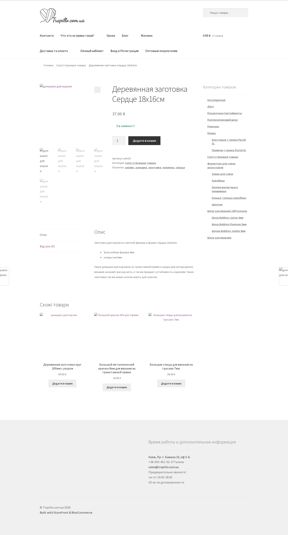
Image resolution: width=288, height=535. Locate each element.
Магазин (146, 35)
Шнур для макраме (219, 237)
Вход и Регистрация (124, 51)
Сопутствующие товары (71, 65)
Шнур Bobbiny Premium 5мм (229, 224)
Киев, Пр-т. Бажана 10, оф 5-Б (169, 457)
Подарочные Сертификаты (224, 113)
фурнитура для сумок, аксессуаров (221, 165)
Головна (48, 65)
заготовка (155, 167)
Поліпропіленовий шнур (222, 120)
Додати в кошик (144, 141)
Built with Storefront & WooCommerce (66, 512)
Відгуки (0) (47, 246)
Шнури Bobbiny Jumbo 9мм (228, 231)
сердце (180, 167)
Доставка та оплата (54, 51)
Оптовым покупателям (161, 51)
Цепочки (217, 204)
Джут (210, 106)
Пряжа (211, 133)
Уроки (111, 35)
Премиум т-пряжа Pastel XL (229, 150)
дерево (129, 167)
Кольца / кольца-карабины (229, 198)
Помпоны (213, 126)
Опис (43, 235)
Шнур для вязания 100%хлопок (227, 211)
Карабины (218, 180)
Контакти (47, 35)
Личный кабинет (92, 51)
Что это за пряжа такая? (77, 35)
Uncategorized (216, 100)
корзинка (168, 167)
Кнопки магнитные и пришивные (225, 189)
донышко (141, 167)
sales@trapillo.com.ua (164, 467)
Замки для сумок (222, 174)
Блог (125, 35)
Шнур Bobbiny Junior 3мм (227, 217)
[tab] (62, 235)
